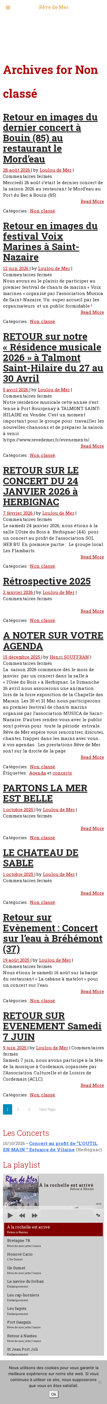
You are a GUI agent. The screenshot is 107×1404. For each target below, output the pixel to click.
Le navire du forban (25, 1283)
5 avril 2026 (16, 390)
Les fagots (17, 1310)
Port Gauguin (24, 1324)
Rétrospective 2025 (47, 580)
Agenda (37, 773)
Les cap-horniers (23, 1297)
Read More (92, 201)
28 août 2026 (17, 170)
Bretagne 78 (24, 1242)
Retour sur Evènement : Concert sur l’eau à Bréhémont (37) (53, 932)
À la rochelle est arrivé (28, 1229)
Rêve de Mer (53, 7)
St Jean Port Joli (22, 1351)
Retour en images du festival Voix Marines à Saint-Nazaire (50, 241)
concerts (62, 773)
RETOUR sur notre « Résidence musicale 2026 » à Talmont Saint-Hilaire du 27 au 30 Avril (53, 357)
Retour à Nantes (24, 1338)
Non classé (42, 211)
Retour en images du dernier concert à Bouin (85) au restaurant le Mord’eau (50, 137)
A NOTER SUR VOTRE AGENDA (53, 640)
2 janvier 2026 (18, 592)
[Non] (100, 1382)
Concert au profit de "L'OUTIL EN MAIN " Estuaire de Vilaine (50, 1146)
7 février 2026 (18, 513)
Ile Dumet (24, 1270)
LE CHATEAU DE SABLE (40, 857)
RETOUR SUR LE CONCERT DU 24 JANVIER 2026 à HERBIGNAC (41, 485)
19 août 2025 (17, 960)
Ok (53, 1394)
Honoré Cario (20, 1256)
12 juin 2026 (16, 268)
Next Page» (47, 1109)
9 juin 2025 (15, 1048)
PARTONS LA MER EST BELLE (45, 792)
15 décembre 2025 (22, 657)
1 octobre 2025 (18, 809)
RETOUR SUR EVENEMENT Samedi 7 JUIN (52, 1025)
